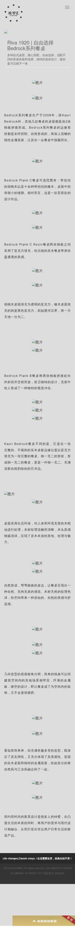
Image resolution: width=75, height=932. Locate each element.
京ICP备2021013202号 (59, 868)
